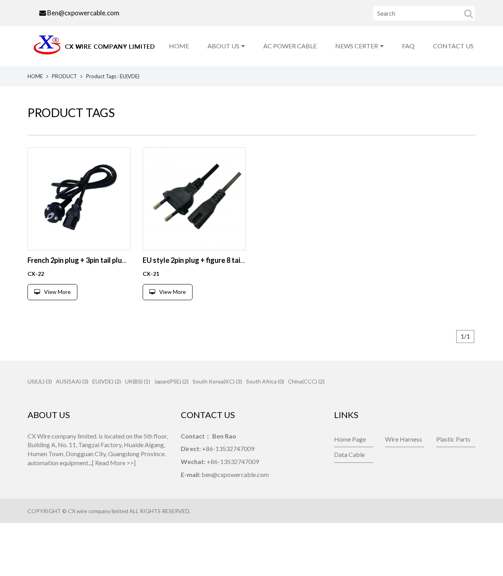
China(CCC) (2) (306, 381)
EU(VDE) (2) (106, 381)
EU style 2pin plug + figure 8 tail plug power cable (220, 260)
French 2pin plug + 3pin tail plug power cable (97, 260)
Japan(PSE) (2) (171, 381)
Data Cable (349, 454)
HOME (179, 46)
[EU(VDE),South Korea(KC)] (79, 199)
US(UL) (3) (40, 381)
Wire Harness (403, 439)
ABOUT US (223, 46)
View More (57, 291)
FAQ (408, 46)
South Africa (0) (265, 381)
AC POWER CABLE (290, 46)
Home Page (350, 439)
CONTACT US (453, 46)
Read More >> (114, 462)
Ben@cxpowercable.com (83, 13)
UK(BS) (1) (137, 381)
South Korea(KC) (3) (217, 381)
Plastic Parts (453, 439)
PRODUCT (64, 76)
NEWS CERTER (356, 46)
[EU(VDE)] (194, 199)
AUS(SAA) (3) (72, 381)
